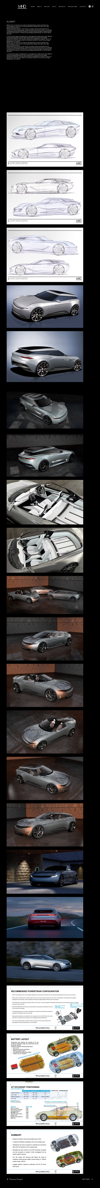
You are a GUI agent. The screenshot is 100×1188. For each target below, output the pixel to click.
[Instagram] (92, 6)
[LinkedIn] (90, 6)
